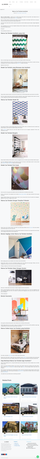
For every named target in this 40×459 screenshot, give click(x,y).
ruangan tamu (4, 162)
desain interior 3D (20, 370)
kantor (18, 63)
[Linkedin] (6, 454)
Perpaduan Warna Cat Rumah (27, 416)
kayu (23, 366)
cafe (20, 63)
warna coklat (10, 355)
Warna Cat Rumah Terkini (26, 434)
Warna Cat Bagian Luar (8, 416)
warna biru (5, 129)
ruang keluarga (10, 162)
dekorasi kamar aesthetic (22, 194)
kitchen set (7, 366)
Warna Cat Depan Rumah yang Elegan (29, 396)
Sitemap (10, 4)
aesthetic (24, 357)
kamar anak (30, 227)
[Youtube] (5, 454)
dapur (13, 366)
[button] (38, 457)
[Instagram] (3, 454)
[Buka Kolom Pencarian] (9, 6)
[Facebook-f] (1, 454)
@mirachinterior (5, 371)
